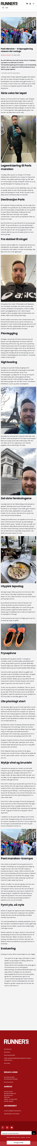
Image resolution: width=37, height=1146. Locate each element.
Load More (18, 1021)
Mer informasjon (8, 1082)
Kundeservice (8, 1049)
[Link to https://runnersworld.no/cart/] (27, 3)
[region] (18, 1140)
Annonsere (7, 1063)
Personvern (7, 1052)
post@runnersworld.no (14, 1111)
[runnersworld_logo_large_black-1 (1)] (9, 3)
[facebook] (2, 1127)
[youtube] (11, 1127)
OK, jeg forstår (18, 1142)
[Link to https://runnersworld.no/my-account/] (30, 3)
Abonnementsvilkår (9, 1055)
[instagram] (7, 1127)
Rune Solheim (7, 55)
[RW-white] (16, 1040)
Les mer (28, 1137)
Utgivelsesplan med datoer (11, 1113)
